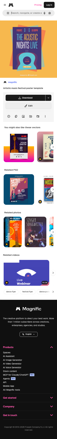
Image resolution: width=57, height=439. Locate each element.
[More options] (45, 116)
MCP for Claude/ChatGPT (18, 374)
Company (8, 406)
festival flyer (27, 291)
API (4, 382)
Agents (9, 378)
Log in (49, 5)
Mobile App (8, 386)
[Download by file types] (48, 98)
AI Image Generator (12, 360)
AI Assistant (8, 356)
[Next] (53, 147)
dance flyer (11, 291)
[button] (29, 334)
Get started (9, 397)
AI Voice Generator (12, 367)
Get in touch (10, 415)
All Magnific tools (11, 389)
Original (19, 26)
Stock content (10, 371)
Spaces (6, 352)
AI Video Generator (12, 363)
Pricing (38, 5)
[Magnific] (28, 309)
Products (8, 347)
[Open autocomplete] (7, 13)
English (29, 334)
